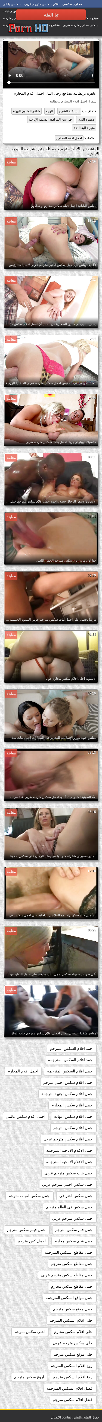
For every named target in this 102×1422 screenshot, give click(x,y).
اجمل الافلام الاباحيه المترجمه (70, 1162)
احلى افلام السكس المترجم (72, 1320)
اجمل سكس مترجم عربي (73, 1218)
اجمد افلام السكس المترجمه (71, 1060)
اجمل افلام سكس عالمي (25, 1116)
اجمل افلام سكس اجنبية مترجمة (67, 1094)
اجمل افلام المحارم (69, 138)
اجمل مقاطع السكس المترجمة (69, 1252)
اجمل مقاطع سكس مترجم (72, 1264)
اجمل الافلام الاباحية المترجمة (70, 1150)
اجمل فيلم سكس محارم (74, 1241)
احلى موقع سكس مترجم (74, 1354)
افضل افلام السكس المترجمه (70, 1388)
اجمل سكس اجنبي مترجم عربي (68, 1184)
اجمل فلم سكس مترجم (74, 1230)
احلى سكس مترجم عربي (73, 1343)
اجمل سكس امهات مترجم (29, 1196)
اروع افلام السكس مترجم (73, 1377)
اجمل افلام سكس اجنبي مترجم (68, 1082)
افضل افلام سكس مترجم (73, 1399)
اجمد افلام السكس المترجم (72, 1048)
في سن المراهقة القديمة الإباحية (50, 119)
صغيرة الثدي (86, 119)
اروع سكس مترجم (29, 1377)
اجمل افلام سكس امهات (74, 1116)
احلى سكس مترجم (29, 1331)
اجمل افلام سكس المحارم (72, 1105)
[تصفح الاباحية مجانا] (28, 28)
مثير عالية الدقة (84, 128)
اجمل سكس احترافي (76, 1196)
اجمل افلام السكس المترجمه (70, 1071)
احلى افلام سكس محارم (74, 1331)
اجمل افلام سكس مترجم (73, 1128)
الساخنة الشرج (69, 111)
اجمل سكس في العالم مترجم (70, 1207)
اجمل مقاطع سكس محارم (72, 1286)
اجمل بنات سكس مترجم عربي (69, 1173)
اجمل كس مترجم (32, 1241)
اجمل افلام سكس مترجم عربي (69, 1139)
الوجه (49, 111)
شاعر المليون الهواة (26, 111)
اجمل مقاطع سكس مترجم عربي (67, 1275)
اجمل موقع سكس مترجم (73, 1309)
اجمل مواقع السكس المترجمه (70, 1297)
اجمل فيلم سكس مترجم (27, 1230)
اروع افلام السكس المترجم (72, 1365)
